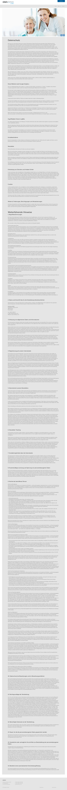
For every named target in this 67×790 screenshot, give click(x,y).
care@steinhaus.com (18, 784)
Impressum (41, 787)
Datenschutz (54, 787)
